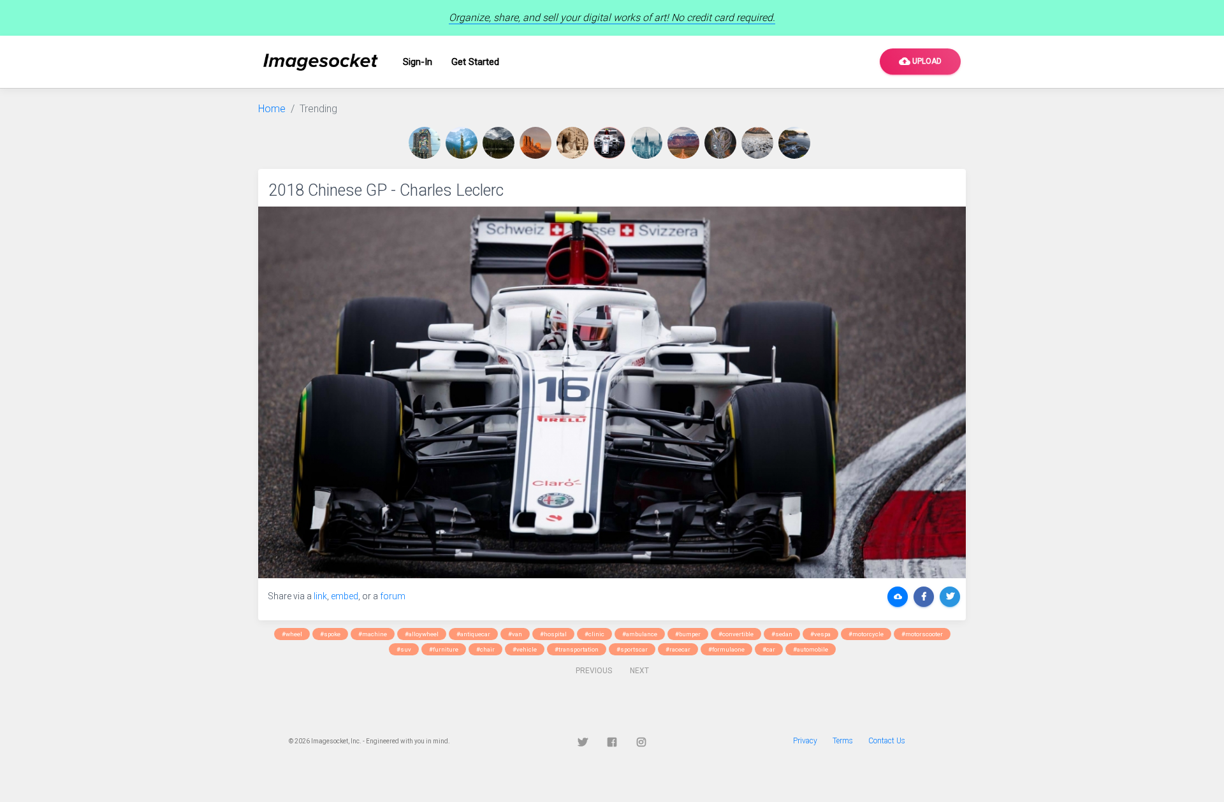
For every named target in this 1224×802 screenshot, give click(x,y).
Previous (594, 670)
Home (272, 109)
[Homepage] (320, 62)
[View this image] (427, 143)
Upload (920, 61)
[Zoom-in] (612, 392)
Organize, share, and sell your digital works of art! (612, 17)
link (320, 596)
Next (639, 670)
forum (392, 596)
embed (344, 596)
